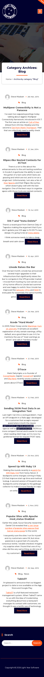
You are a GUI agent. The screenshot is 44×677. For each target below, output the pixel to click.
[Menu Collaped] (40, 11)
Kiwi (6, 183)
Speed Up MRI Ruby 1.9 (22, 466)
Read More (22, 135)
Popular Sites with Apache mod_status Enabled (22, 517)
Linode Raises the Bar (22, 267)
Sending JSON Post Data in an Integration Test (22, 409)
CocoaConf (28, 376)
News (26, 574)
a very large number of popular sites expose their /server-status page (22, 528)
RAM (36, 290)
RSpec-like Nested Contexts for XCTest (22, 161)
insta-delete (33, 233)
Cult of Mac (34, 122)
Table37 (22, 579)
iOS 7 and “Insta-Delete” (22, 221)
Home (9, 79)
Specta (11, 183)
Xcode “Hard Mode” (22, 322)
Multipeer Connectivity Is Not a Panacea (22, 109)
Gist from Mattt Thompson (23, 128)
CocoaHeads (9, 376)
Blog (24, 103)
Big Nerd (12, 379)
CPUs (27, 290)
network (20, 290)
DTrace (22, 369)
